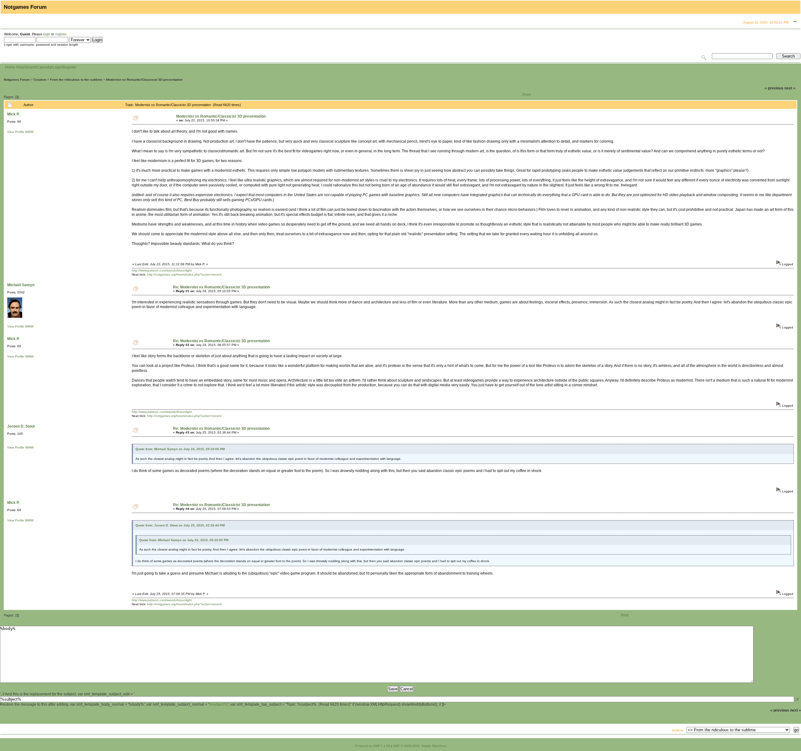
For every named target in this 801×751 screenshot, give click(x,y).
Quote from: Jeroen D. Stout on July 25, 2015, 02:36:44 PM (180, 525)
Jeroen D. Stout (21, 426)
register (60, 34)
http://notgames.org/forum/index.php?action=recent (184, 274)
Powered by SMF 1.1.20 (372, 746)
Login (57, 67)
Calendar (45, 67)
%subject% (218, 704)
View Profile (15, 132)
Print (526, 95)
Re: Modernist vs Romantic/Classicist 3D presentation (221, 287)
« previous (774, 88)
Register (69, 67)
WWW (29, 132)
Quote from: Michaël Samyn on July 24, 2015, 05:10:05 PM (180, 449)
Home (10, 67)
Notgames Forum (17, 79)
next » (789, 88)
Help (20, 67)
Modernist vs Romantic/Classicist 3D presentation (144, 79)
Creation (39, 79)
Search (30, 67)
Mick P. (13, 114)
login (46, 34)
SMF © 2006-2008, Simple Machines (419, 746)
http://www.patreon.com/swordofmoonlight (162, 270)
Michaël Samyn (20, 285)
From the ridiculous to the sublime (76, 79)
